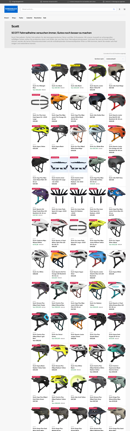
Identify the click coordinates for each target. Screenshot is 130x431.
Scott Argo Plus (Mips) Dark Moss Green (40, 398)
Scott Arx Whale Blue (97, 146)
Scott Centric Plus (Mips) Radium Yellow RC (59, 399)
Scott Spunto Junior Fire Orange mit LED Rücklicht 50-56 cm (115, 148)
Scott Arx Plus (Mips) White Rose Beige (78, 147)
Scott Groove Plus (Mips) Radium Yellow (59, 367)
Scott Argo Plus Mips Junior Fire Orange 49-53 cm (59, 117)
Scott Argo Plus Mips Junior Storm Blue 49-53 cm (116, 211)
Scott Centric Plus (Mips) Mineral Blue (58, 304)
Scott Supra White (115, 272)
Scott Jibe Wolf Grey (116, 178)
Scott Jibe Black (76, 86)
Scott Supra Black (58, 146)
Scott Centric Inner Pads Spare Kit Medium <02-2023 (77, 180)
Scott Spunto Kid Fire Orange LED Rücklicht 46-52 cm (59, 274)
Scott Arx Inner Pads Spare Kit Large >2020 (78, 241)
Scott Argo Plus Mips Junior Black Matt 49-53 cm (40, 180)
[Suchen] (114, 9)
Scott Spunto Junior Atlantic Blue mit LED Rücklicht (97, 274)
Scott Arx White (38, 272)
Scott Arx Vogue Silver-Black (114, 241)
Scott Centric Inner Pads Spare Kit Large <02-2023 (58, 180)
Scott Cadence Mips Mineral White (39, 241)
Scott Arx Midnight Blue (39, 87)
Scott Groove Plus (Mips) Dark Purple (39, 304)
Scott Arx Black (57, 86)
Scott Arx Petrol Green (57, 335)
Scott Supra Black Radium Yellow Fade (39, 367)
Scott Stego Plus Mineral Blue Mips (114, 398)
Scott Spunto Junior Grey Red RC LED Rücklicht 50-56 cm (115, 117)
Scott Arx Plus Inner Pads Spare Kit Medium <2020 (96, 211)
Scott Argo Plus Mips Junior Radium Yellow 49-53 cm (97, 242)
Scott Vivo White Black (76, 367)
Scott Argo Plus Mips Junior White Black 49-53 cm (77, 117)
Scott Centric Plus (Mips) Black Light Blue (39, 336)
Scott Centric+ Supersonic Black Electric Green (114, 368)
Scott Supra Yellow (39, 146)
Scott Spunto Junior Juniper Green (77, 335)
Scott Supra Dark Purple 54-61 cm (114, 335)
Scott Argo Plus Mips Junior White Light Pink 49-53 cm (77, 305)
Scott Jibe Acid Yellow (78, 397)
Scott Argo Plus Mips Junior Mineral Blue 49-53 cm (96, 180)
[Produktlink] (40, 78)
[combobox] (69, 9)
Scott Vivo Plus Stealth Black (95, 335)
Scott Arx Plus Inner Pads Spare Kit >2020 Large (40, 117)
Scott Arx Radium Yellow (95, 304)
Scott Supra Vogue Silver (77, 273)
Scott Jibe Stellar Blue (97, 115)
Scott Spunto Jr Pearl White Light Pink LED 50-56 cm (59, 242)
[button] (120, 9)
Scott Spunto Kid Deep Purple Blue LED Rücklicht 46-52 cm (40, 211)
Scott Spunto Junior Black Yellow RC (96, 87)
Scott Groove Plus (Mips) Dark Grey (96, 398)
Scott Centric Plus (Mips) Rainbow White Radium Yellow (97, 368)
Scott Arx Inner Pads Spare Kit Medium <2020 (77, 211)
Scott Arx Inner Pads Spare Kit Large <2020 (59, 210)
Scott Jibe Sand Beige (116, 86)
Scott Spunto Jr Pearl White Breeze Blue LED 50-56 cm (116, 305)
